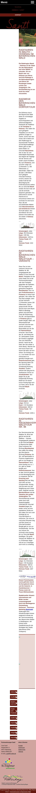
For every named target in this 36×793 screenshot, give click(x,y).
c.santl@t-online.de (10, 753)
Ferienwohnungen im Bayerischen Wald (20, 791)
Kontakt (18, 15)
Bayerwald (29, 609)
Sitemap (20, 751)
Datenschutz (21, 749)
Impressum (21, 747)
